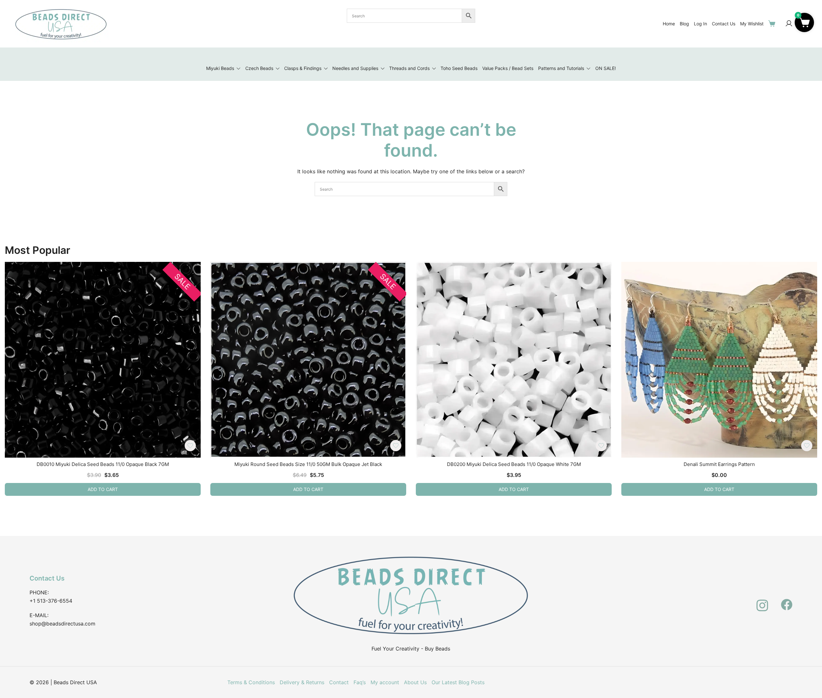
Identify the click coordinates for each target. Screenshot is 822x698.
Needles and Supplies (355, 68)
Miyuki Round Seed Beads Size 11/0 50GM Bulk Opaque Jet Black (308, 464)
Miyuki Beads (220, 68)
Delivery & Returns (302, 682)
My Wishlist (752, 23)
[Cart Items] (773, 23)
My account (385, 682)
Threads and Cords (409, 68)
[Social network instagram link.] (762, 601)
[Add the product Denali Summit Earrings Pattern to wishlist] (806, 445)
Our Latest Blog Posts (458, 682)
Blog (684, 23)
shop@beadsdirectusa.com (62, 623)
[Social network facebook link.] (786, 601)
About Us (415, 682)
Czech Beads (259, 68)
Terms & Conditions (251, 682)
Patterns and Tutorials (561, 68)
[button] (804, 22)
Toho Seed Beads (459, 68)
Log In (700, 23)
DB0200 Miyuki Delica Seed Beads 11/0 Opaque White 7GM (514, 464)
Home (669, 23)
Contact (339, 682)
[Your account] (789, 24)
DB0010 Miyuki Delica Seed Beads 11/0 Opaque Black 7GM (103, 464)
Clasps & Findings (302, 68)
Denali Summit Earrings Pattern (719, 464)
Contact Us (723, 23)
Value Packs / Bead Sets (507, 68)
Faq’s (360, 682)
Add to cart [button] (103, 489)
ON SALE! (605, 68)
